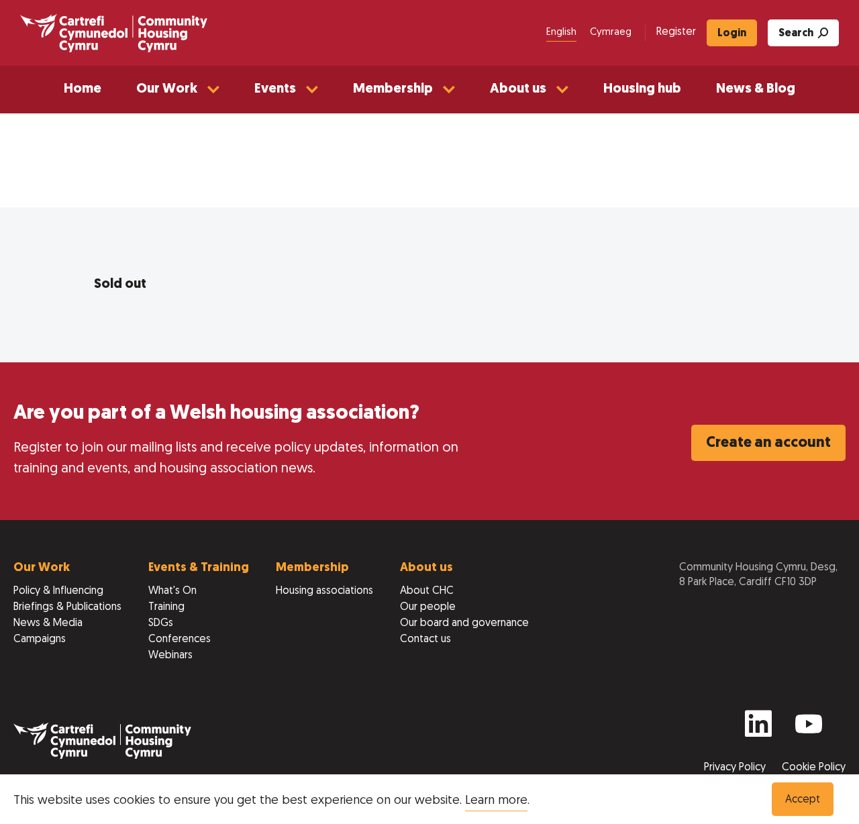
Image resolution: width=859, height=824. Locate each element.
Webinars (170, 655)
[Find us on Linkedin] (758, 730)
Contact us (425, 639)
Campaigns (39, 639)
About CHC (427, 591)
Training (166, 607)
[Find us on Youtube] (808, 730)
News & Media (48, 623)
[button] (177, 89)
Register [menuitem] (676, 32)
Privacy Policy (736, 767)
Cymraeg (610, 33)
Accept (802, 799)
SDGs (160, 623)
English (561, 33)
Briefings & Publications (67, 607)
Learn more (496, 800)
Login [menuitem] (731, 33)
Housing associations (324, 591)
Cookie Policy (814, 767)
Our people (428, 607)
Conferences (179, 639)
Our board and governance (464, 623)
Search (795, 33)
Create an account (768, 443)
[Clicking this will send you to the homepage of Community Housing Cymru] (113, 32)
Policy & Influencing (58, 591)
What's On (172, 591)
